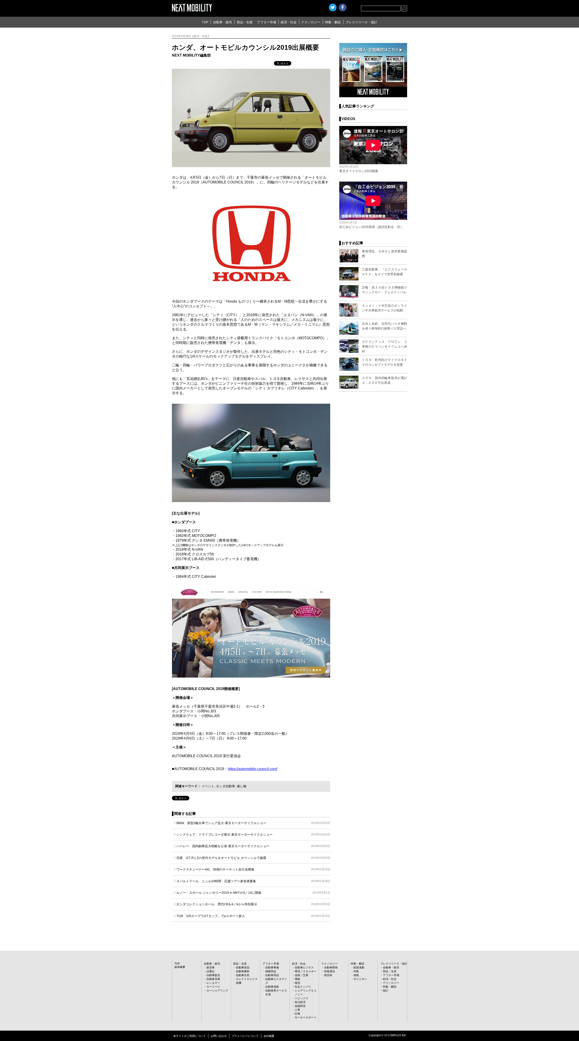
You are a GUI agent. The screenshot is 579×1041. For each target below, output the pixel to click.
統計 (385, 990)
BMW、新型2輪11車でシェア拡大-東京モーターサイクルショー (253, 823)
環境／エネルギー (305, 971)
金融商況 (300, 1006)
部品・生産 (245, 22)
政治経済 (300, 1002)
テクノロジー (310, 22)
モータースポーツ (305, 1017)
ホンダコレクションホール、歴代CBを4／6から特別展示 (253, 904)
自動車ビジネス (304, 967)
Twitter (333, 7)
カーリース (213, 986)
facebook (342, 7)
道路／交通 (301, 975)
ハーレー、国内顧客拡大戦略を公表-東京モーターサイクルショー (253, 846)
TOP (205, 22)
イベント (208, 786)
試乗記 (210, 971)
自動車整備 (272, 967)
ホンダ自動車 (225, 786)
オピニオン (360, 979)
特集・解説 (333, 22)
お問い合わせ (219, 1036)
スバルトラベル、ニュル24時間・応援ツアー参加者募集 (253, 881)
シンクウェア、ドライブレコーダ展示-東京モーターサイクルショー (253, 834)
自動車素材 (242, 971)
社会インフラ (303, 986)
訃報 (297, 1013)
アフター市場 (266, 22)
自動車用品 (272, 975)
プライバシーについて (245, 1036)
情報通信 (329, 971)
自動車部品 (242, 967)
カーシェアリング (217, 990)
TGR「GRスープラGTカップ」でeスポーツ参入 (253, 916)
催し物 (241, 786)
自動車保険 (272, 986)
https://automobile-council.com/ (252, 769)
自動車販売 (213, 975)
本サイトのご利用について (189, 1036)
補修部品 (270, 971)
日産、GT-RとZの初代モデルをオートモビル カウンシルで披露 (253, 858)
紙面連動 (359, 967)
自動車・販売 (222, 22)
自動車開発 (331, 967)
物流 (297, 982)
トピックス (301, 998)
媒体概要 (179, 967)
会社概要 (268, 1036)
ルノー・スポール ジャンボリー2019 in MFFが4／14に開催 (253, 892)
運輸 (297, 979)
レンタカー (213, 982)
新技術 (328, 975)
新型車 (210, 967)
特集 (356, 971)
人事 (297, 1009)
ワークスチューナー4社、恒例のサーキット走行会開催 (253, 869)
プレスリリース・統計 (361, 22)
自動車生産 (242, 975)
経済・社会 (289, 22)
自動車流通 (213, 979)
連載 (356, 975)
